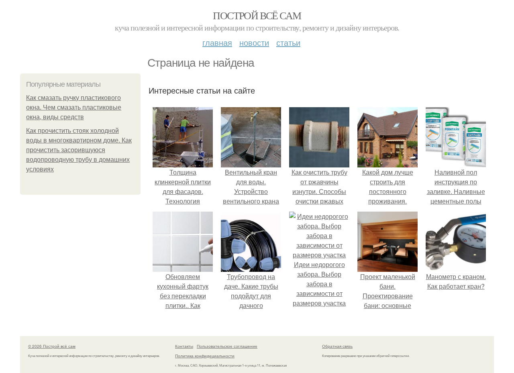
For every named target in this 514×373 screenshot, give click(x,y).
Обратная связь (337, 346)
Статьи (288, 42)
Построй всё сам (257, 15)
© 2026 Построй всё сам (51, 346)
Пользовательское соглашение (227, 346)
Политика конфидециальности (205, 356)
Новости (254, 42)
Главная (217, 42)
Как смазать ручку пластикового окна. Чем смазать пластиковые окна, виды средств (73, 107)
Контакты (184, 346)
